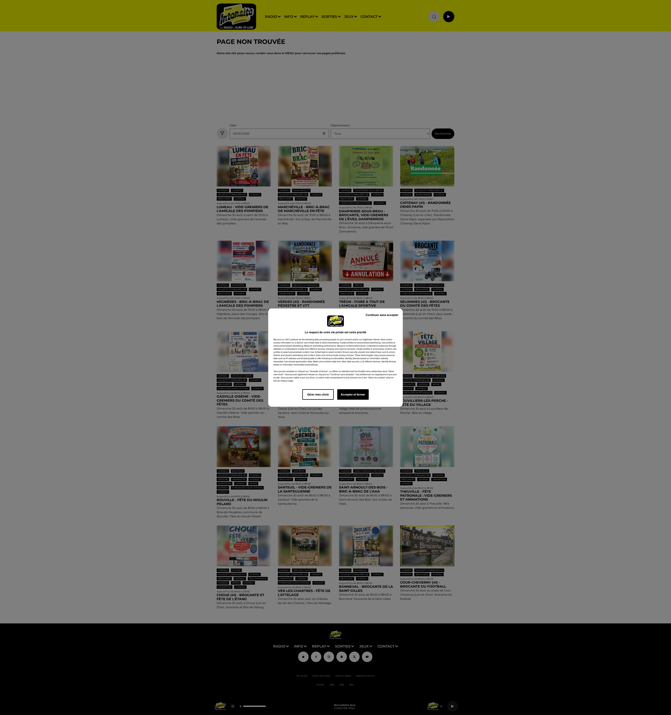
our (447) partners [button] (289, 339)
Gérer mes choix (318, 394)
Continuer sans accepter (382, 315)
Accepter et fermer (353, 394)
